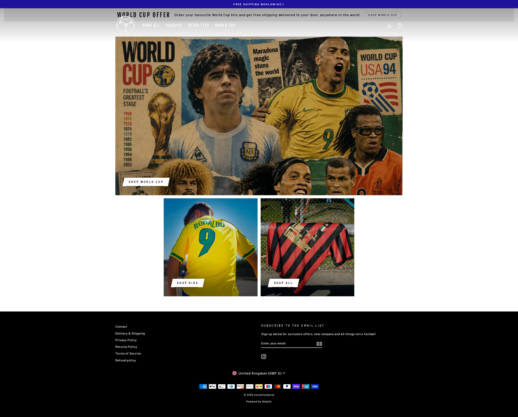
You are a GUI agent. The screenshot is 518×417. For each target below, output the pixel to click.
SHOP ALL (283, 283)
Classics (174, 25)
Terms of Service (128, 353)
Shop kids (187, 283)
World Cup (225, 25)
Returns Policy (126, 346)
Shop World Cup (146, 182)
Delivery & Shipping (130, 333)
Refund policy (125, 360)
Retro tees (198, 25)
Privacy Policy (126, 340)
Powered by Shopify (259, 401)
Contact (121, 326)
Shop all (151, 25)
